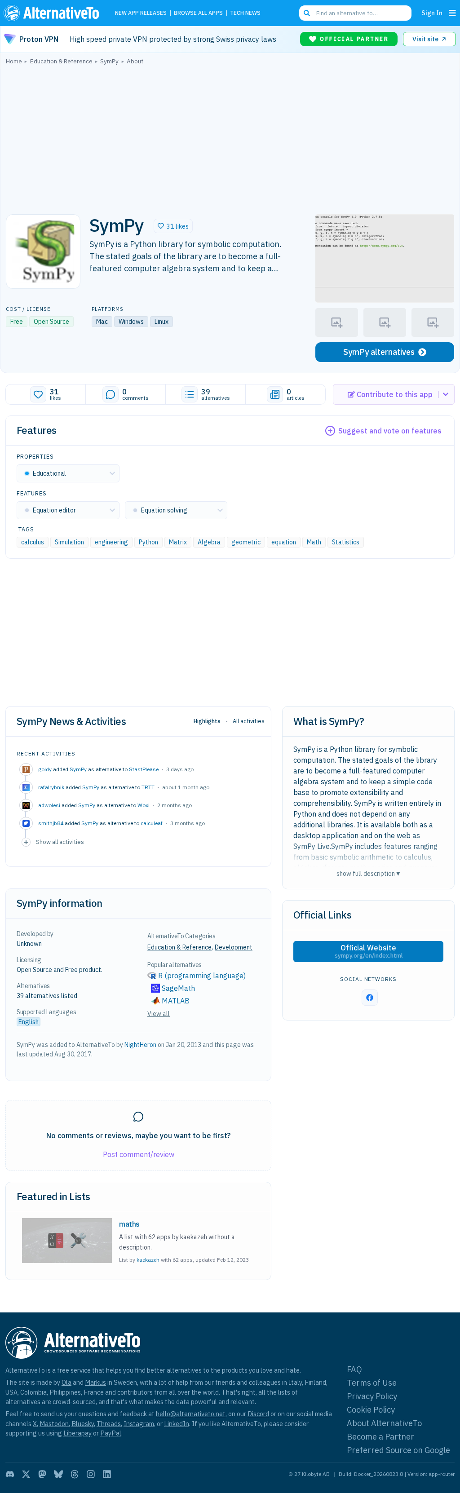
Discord (258, 1413)
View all (158, 1014)
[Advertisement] (230, 137)
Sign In (431, 13)
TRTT (148, 787)
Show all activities (60, 842)
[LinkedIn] (106, 1474)
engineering (111, 542)
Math (314, 542)
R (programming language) (202, 975)
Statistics (345, 542)
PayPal (110, 1433)
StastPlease (144, 769)
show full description (368, 873)
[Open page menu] (452, 13)
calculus (32, 542)
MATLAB (176, 1000)
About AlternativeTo (384, 1423)
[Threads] (74, 1474)
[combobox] (355, 13)
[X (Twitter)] (26, 1474)
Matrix (178, 542)
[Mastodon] (42, 1474)
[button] (173, 226)
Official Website (368, 951)
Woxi (143, 805)
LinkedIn (176, 1423)
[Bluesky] (58, 1474)
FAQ (354, 1369)
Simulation (69, 542)
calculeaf (152, 823)
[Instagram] (90, 1474)
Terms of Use (372, 1383)
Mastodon (54, 1423)
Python (148, 542)
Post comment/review (138, 1154)
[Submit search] (307, 13)
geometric (246, 542)
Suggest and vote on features (390, 430)
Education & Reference (179, 947)
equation (283, 542)
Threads (109, 1423)
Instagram (139, 1423)
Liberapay (77, 1433)
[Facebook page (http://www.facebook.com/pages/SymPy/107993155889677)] (370, 997)
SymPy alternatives (379, 352)
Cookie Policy (371, 1410)
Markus (95, 1382)
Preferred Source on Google (398, 1450)
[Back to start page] (53, 13)
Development (233, 947)
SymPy (78, 769)
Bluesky (82, 1423)
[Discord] (9, 1474)
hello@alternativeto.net (191, 1413)
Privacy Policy (372, 1396)
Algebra (209, 542)
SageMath (178, 988)
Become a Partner (380, 1436)
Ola (66, 1382)
